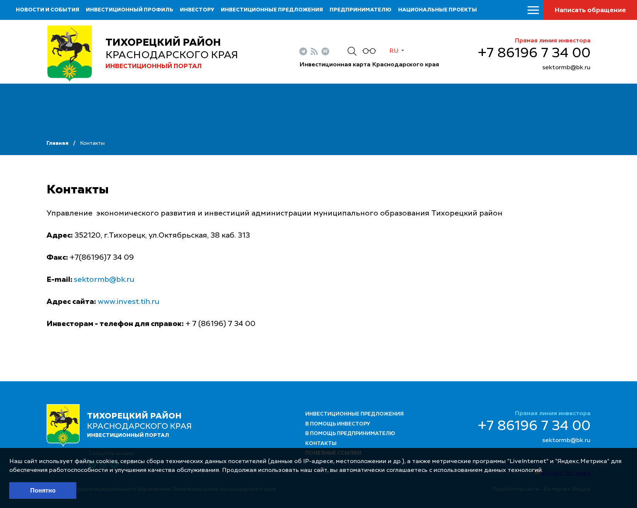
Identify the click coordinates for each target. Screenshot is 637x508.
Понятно (43, 490)
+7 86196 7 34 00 (534, 53)
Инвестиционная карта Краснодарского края (369, 65)
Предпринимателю (360, 10)
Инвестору (197, 10)
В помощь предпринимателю (350, 433)
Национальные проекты (437, 10)
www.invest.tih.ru (129, 302)
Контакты (321, 443)
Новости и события (47, 10)
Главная (57, 143)
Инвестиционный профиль (129, 10)
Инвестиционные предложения (272, 10)
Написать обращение (590, 10)
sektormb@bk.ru (566, 68)
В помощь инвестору (337, 424)
